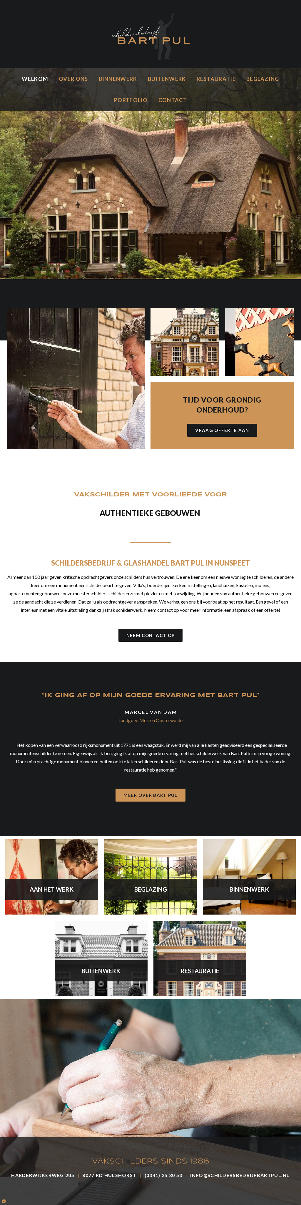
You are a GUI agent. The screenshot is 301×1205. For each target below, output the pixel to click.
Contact (172, 100)
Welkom (35, 79)
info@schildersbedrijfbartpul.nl (240, 1175)
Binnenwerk (118, 79)
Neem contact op (150, 635)
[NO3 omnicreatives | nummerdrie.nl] (8, 1200)
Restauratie (216, 79)
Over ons (73, 79)
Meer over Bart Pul (150, 795)
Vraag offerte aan (222, 430)
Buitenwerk (167, 79)
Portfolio (131, 100)
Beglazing (262, 79)
